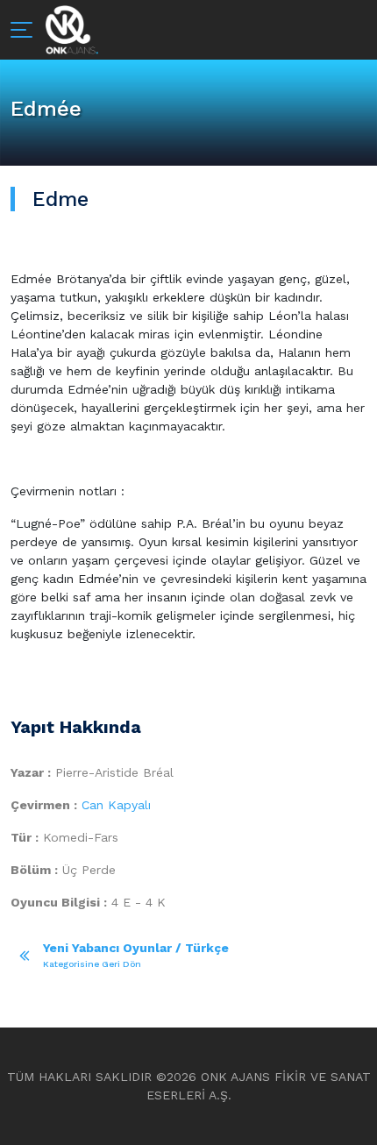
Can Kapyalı (116, 805)
